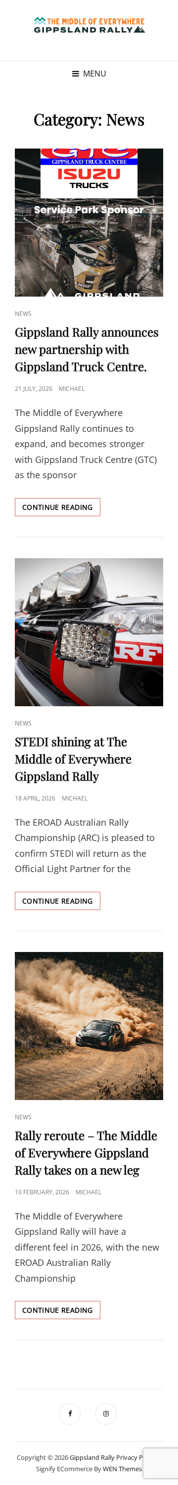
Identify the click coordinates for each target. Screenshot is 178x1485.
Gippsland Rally (92, 1457)
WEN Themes (122, 1468)
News (23, 313)
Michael (72, 388)
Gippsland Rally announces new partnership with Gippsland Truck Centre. (87, 349)
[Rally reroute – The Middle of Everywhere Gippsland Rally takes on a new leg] (89, 1026)
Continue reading (61, 509)
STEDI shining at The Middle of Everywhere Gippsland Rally (73, 758)
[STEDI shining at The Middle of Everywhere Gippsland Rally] (89, 632)
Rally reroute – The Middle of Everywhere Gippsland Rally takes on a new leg (86, 1152)
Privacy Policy (136, 1457)
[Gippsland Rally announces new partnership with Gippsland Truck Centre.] (89, 223)
